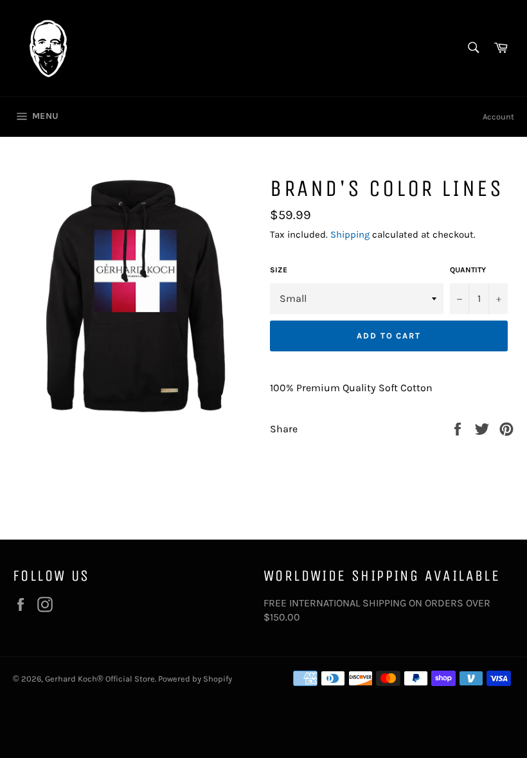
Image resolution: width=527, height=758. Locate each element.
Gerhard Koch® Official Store (100, 678)
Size (278, 269)
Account (498, 116)
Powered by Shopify (195, 678)
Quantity (468, 269)
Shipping (350, 234)
